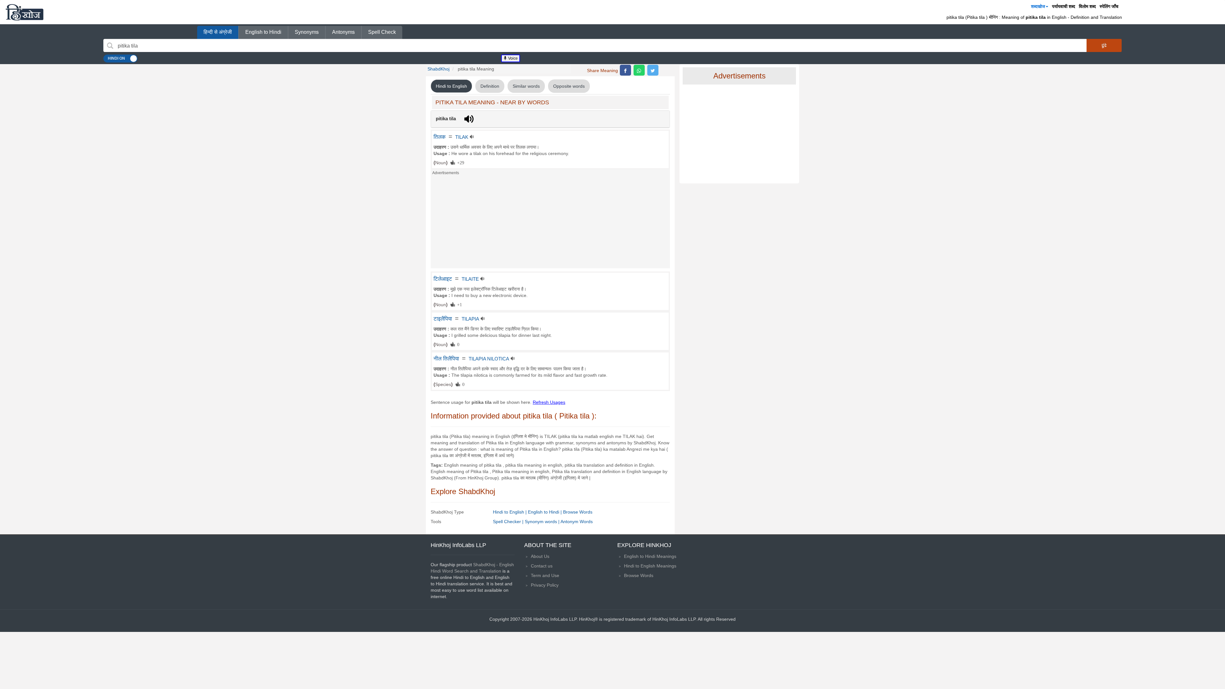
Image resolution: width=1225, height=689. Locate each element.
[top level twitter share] (652, 70)
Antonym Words (577, 521)
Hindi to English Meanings (650, 565)
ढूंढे (1104, 45)
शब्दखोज (1038, 6)
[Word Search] (110, 45)
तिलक (440, 137)
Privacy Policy (545, 585)
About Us (540, 556)
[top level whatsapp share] (639, 70)
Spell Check (382, 32)
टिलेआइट (443, 279)
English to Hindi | (545, 512)
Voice (512, 58)
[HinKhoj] (24, 12)
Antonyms (343, 32)
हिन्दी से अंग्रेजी (218, 32)
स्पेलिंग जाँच (1109, 6)
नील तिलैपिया (446, 358)
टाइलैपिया (443, 318)
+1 (458, 304)
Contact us (542, 565)
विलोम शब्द (1087, 6)
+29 (459, 162)
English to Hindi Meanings (650, 556)
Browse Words (577, 512)
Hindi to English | (510, 512)
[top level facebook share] (625, 70)
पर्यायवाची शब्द (1063, 6)
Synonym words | (543, 521)
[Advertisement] (550, 223)
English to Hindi (263, 32)
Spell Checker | (509, 521)
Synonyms (307, 32)
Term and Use (545, 575)
